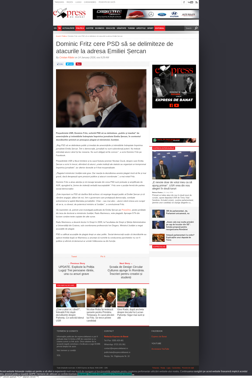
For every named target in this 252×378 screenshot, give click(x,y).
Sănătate (121, 28)
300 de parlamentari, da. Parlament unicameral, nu (177, 212)
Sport (150, 28)
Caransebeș (90, 2)
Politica (80, 28)
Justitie (89, 28)
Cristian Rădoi (66, 57)
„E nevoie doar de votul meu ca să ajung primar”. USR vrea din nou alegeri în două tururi (172, 185)
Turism (131, 28)
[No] (133, 374)
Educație (110, 28)
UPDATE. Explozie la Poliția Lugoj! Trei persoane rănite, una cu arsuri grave (76, 270)
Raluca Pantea (157, 192)
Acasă (58, 36)
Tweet (74, 256)
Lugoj (78, 2)
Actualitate (68, 28)
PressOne (126, 210)
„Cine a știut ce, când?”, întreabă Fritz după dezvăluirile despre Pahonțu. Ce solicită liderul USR (70, 315)
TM (59, 28)
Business (99, 28)
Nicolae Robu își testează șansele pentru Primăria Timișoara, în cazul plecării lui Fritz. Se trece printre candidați (100, 315)
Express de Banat (159, 336)
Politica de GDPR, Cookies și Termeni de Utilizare (110, 374)
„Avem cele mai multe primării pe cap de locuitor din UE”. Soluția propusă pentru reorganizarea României (180, 226)
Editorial (159, 28)
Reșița (70, 2)
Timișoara (59, 2)
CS (55, 28)
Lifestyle (141, 28)
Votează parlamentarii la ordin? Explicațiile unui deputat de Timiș (180, 237)
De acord (82, 374)
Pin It (102, 256)
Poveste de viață (107, 2)
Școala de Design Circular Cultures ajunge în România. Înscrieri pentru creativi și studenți (126, 272)
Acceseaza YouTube (160, 349)
